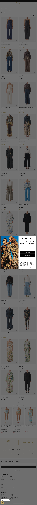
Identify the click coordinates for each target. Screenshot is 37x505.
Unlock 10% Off (27, 252)
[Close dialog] (35, 237)
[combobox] (21, 249)
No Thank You (27, 255)
